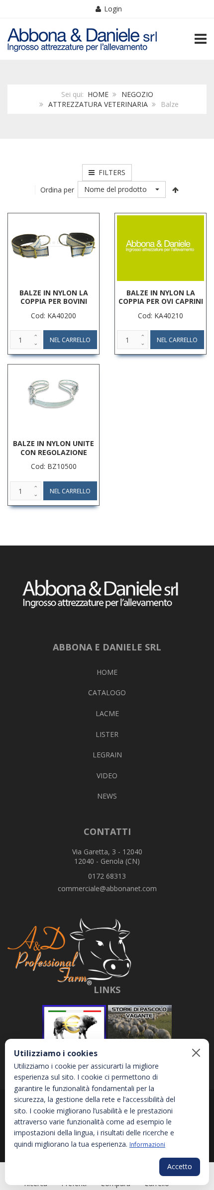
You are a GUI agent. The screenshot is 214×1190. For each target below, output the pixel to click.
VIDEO (107, 775)
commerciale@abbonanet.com (107, 888)
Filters (110, 172)
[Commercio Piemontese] (74, 1027)
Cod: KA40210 (160, 315)
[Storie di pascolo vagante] (140, 1027)
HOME (98, 94)
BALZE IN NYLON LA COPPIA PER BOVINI (53, 297)
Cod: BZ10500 (54, 466)
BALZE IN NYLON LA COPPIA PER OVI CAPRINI (160, 297)
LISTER (107, 734)
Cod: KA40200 (53, 315)
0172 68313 (107, 876)
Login (113, 8)
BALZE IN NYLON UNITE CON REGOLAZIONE (53, 448)
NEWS (107, 796)
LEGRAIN (107, 754)
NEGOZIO (137, 94)
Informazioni (147, 1144)
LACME (107, 713)
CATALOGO (107, 692)
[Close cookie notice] (196, 1053)
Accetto (179, 1166)
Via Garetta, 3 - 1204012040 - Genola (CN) (107, 856)
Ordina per (57, 189)
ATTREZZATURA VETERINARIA (98, 104)
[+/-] (176, 189)
